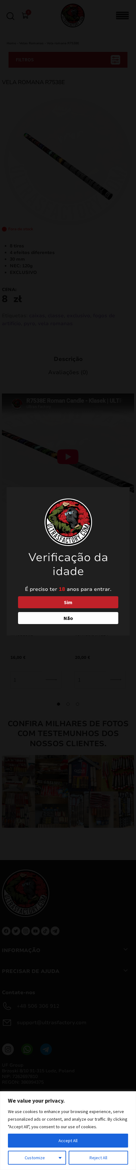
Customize (35, 1158)
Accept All (68, 1140)
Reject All (98, 1158)
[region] (68, 1130)
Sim (68, 602)
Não (68, 618)
